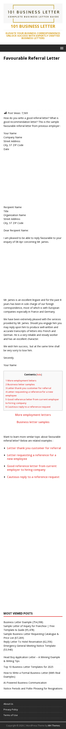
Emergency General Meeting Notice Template (30, 645)
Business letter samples (20, 384)
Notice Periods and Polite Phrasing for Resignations (33, 688)
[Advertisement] (33, 86)
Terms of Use (11, 715)
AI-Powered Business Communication (25, 682)
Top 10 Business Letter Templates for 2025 (28, 666)
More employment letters (20, 380)
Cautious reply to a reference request (28, 406)
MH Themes (54, 725)
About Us (8, 703)
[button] (61, 47)
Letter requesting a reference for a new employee (31, 457)
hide (39, 374)
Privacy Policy (11, 709)
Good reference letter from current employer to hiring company (32, 468)
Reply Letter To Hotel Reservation (23, 641)
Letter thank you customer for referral (28, 388)
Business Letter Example (18, 622)
